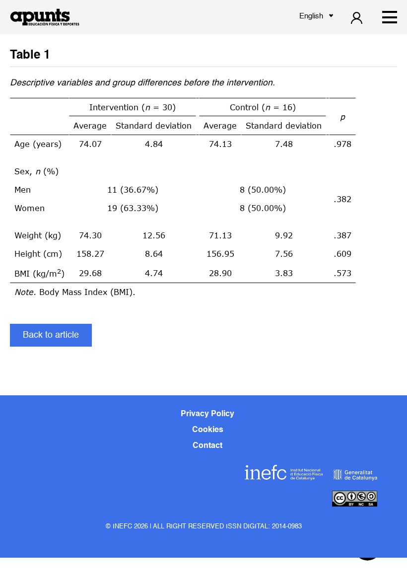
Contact (207, 446)
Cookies (207, 430)
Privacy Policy (207, 414)
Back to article (51, 335)
